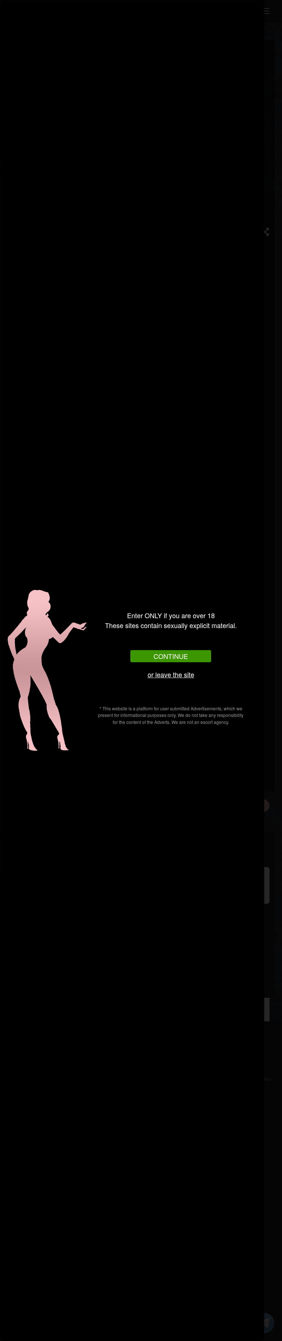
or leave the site (171, 674)
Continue (170, 656)
